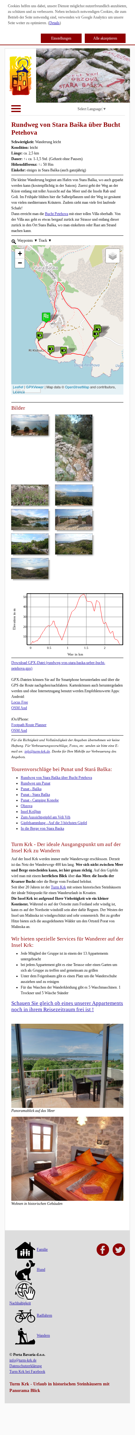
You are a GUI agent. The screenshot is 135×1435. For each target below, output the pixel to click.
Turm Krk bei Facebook (27, 1371)
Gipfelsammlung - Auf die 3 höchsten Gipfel (54, 823)
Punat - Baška (31, 789)
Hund (41, 1269)
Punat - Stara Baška (35, 794)
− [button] (20, 263)
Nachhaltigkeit (20, 1303)
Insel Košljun (31, 811)
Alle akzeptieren (105, 38)
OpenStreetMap (77, 386)
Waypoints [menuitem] (27, 240)
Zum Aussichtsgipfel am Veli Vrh (45, 817)
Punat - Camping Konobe (40, 800)
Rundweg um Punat (35, 783)
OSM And (19, 708)
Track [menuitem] (45, 240)
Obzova (26, 806)
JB (13, 596)
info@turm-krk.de (37, 751)
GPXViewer (35, 386)
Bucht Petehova (56, 214)
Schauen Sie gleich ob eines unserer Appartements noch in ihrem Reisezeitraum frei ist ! (67, 1006)
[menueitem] (13, 241)
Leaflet (18, 386)
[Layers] (113, 256)
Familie (42, 1249)
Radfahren (44, 1315)
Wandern (43, 1335)
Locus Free (19, 702)
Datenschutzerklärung (25, 1366)
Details (54, 23)
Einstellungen (61, 38)
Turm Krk (58, 887)
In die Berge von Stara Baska (42, 828)
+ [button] (20, 253)
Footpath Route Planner (28, 725)
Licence (19, 391)
